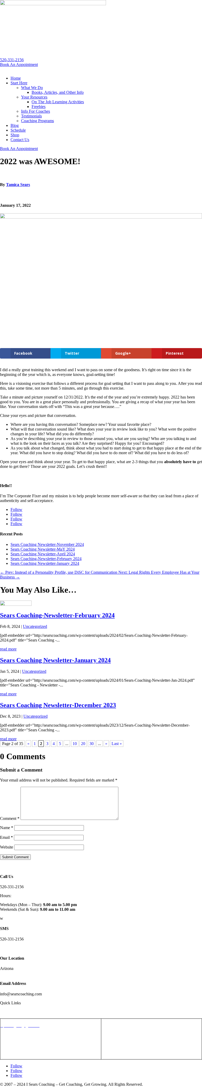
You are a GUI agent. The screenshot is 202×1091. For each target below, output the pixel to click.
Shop (15, 135)
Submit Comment (15, 857)
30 (91, 743)
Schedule (18, 130)
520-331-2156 (12, 60)
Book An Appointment (19, 64)
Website (6, 847)
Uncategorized (35, 626)
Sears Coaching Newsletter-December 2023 (58, 705)
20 (83, 743)
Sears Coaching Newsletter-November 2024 (47, 544)
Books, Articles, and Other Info (58, 92)
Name (6, 827)
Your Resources (34, 97)
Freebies (39, 106)
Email (6, 837)
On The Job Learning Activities (58, 102)
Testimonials (31, 116)
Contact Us (20, 139)
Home (16, 78)
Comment (9, 818)
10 (75, 743)
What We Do (32, 87)
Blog (15, 125)
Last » (117, 743)
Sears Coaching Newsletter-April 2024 (43, 554)
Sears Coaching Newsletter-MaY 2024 (43, 549)
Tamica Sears (18, 184)
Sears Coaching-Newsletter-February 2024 (46, 558)
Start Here (19, 83)
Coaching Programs (37, 120)
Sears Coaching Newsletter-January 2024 (45, 563)
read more (8, 649)
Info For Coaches (35, 111)
